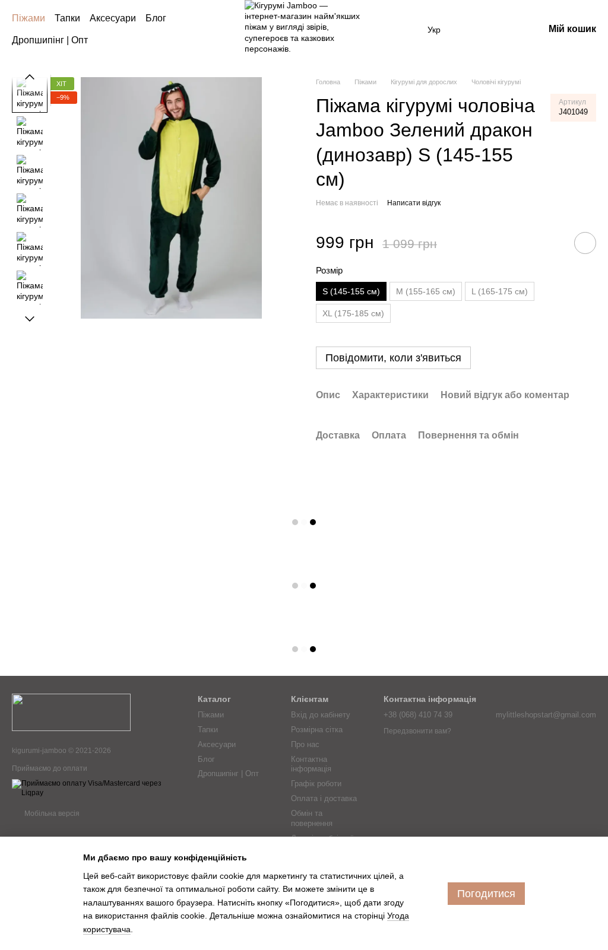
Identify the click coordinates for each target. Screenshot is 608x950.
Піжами (28, 18)
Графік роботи (316, 783)
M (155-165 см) (425, 291)
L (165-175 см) (499, 291)
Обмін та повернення (311, 818)
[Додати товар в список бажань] (585, 243)
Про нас (305, 744)
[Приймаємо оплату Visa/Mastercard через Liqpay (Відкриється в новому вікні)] (96, 788)
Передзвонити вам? (417, 731)
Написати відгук (414, 203)
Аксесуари (113, 18)
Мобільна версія (51, 813)
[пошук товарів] (220, 29)
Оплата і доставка (324, 798)
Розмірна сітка (317, 729)
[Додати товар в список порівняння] (551, 242)
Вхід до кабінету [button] (320, 714)
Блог (155, 18)
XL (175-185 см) (353, 313)
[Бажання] (472, 29)
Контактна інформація (311, 764)
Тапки (67, 18)
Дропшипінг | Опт (50, 40)
